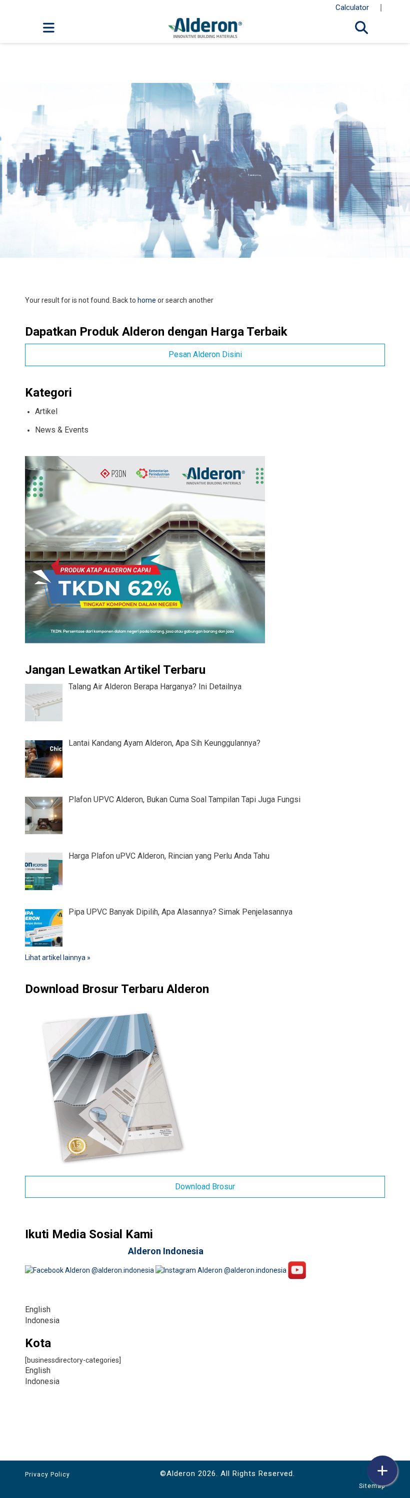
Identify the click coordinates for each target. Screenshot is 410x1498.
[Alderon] (205, 27)
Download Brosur (205, 1186)
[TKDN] (145, 549)
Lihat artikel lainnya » (57, 958)
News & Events (61, 430)
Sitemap (372, 1486)
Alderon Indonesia (166, 1251)
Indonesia (42, 1320)
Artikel (46, 411)
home (147, 300)
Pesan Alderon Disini (205, 354)
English (37, 1309)
